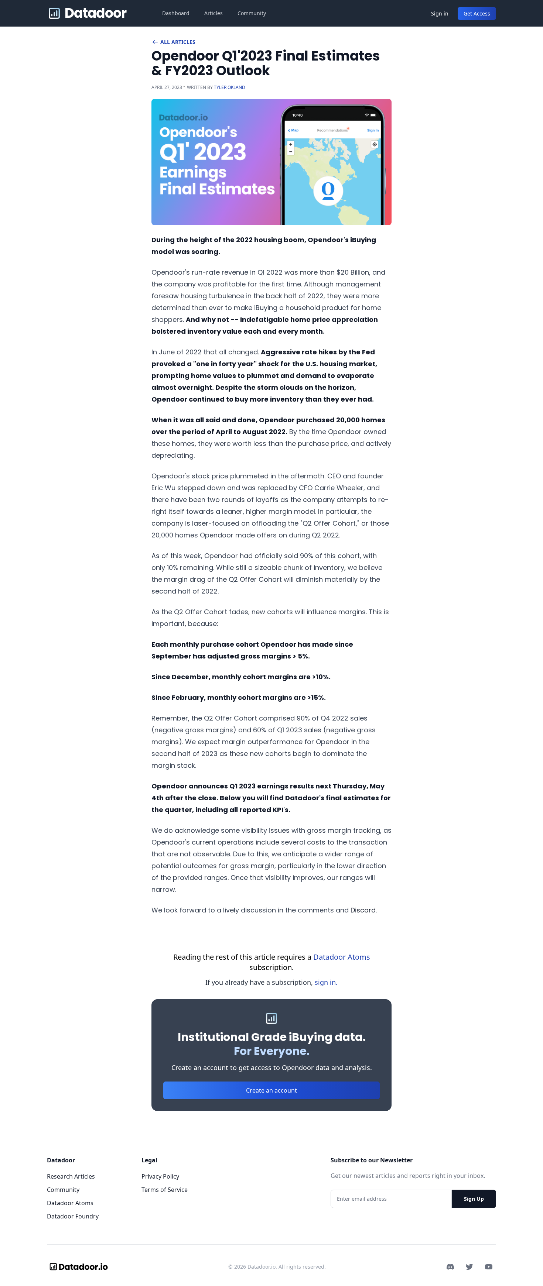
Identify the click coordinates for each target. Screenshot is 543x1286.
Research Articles (71, 1176)
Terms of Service (164, 1190)
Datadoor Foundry (73, 1216)
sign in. (326, 982)
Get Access (477, 13)
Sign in (439, 13)
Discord (363, 910)
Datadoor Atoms (341, 957)
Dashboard (175, 13)
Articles (213, 13)
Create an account (271, 1090)
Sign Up (474, 1198)
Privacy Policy (160, 1176)
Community (252, 13)
